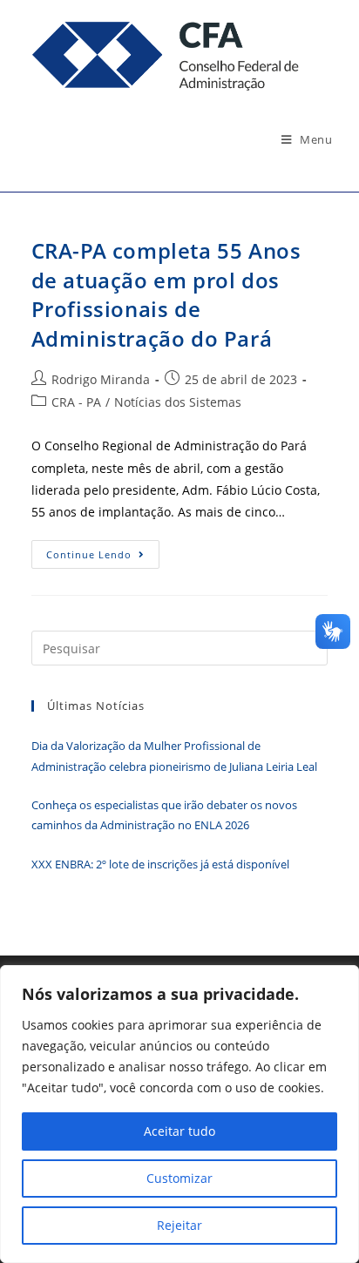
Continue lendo (102, 557)
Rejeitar (179, 1225)
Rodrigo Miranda (100, 379)
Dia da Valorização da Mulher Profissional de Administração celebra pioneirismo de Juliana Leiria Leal (174, 755)
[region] (179, 1114)
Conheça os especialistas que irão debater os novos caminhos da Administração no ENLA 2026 (164, 815)
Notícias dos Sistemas (177, 402)
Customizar (179, 1178)
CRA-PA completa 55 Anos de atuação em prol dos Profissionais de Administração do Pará (166, 294)
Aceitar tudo (179, 1131)
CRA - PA (76, 402)
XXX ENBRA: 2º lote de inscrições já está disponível (160, 864)
